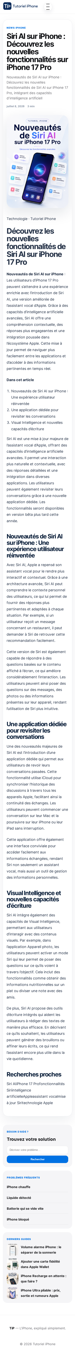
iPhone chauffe (18, 1187)
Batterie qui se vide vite (25, 1209)
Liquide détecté (19, 1198)
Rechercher (38, 1159)
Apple (28, 1096)
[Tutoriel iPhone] (20, 6)
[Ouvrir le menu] (48, 7)
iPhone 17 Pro (27, 1084)
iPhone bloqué (18, 1219)
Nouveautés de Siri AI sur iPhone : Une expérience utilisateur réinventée (39, 397)
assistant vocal (45, 1096)
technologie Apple (37, 1103)
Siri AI (11, 1084)
